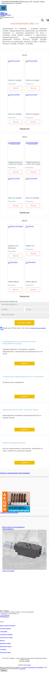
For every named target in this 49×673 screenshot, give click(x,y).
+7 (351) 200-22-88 (4, 615)
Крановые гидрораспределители (13, 443)
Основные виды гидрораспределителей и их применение (23, 377)
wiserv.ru (29, 665)
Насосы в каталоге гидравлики (7, 625)
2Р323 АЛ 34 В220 (14, 198)
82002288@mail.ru (4, 616)
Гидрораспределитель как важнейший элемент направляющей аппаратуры (19, 342)
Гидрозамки (3, 649)
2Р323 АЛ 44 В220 (32, 198)
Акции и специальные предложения (15, 473)
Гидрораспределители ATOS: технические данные (20, 410)
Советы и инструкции (9, 512)
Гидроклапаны (3, 631)
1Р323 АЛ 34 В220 (14, 114)
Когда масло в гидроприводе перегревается (13, 528)
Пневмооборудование (5, 643)
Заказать (16, 88)
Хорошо (4, 670)
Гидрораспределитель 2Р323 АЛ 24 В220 (33, 163)
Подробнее (12, 84)
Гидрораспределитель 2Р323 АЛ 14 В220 (15, 163)
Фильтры (2, 640)
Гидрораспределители (5, 628)
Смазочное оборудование (6, 637)
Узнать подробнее (8, 571)
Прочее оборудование (5, 652)
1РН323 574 (30, 246)
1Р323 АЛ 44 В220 (32, 114)
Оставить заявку (24, 323)
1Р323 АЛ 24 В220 (32, 80)
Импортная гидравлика (5, 646)
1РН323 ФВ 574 (31, 282)
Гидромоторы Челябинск (6, 634)
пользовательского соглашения (35, 667)
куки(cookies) (22, 668)
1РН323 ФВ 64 (13, 282)
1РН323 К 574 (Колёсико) (13, 247)
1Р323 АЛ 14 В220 (14, 80)
